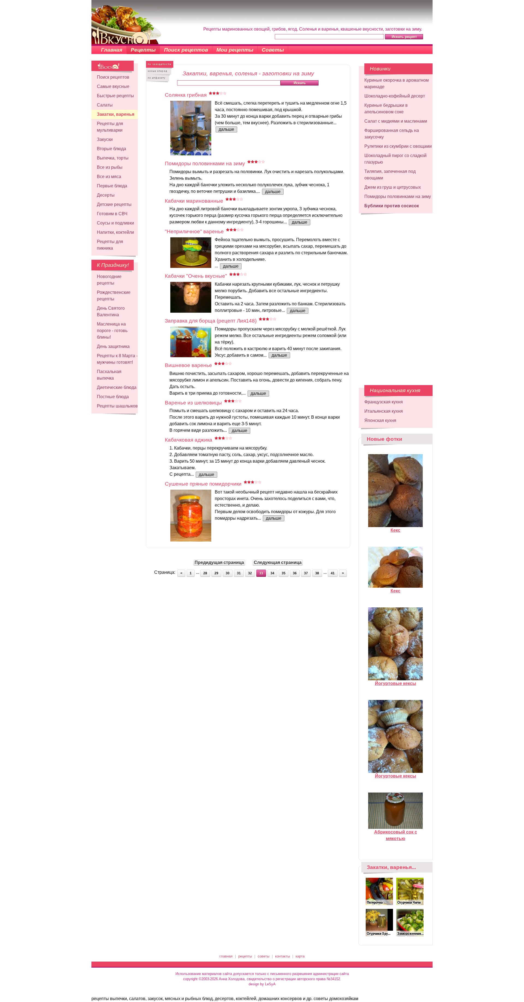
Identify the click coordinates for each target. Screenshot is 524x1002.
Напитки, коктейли (115, 232)
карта (300, 956)
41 (333, 573)
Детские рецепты (114, 204)
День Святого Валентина (111, 311)
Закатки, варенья (115, 114)
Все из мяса (109, 176)
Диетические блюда (116, 387)
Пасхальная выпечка (109, 374)
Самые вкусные (113, 86)
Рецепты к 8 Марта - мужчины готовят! (117, 359)
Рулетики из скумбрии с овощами (398, 146)
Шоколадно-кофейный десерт (394, 96)
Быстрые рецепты (115, 95)
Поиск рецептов (186, 50)
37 (306, 573)
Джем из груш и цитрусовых (392, 187)
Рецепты (143, 50)
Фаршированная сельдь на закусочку (391, 133)
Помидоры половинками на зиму (397, 196)
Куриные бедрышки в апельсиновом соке (386, 108)
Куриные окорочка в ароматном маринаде (396, 83)
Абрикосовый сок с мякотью (395, 835)
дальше (226, 129)
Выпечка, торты (113, 158)
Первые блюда (112, 186)
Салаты (105, 105)
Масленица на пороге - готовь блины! (112, 330)
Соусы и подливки (115, 223)
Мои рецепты (234, 50)
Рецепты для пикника (110, 244)
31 (239, 573)
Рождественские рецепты (113, 295)
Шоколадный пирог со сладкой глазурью (395, 158)
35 (283, 573)
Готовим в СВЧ (112, 213)
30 (228, 573)
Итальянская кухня (383, 411)
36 (295, 573)
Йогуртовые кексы (395, 683)
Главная (111, 50)
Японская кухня (380, 420)
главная (226, 956)
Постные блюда (113, 396)
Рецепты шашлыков (117, 406)
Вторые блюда (111, 148)
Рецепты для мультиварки (110, 126)
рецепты (245, 956)
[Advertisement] (396, 296)
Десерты (106, 195)
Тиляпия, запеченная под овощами (390, 174)
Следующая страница (278, 562)
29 (216, 573)
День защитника (113, 346)
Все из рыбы (110, 167)
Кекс (395, 530)
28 (205, 573)
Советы (273, 50)
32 (250, 573)
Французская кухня (383, 402)
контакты (282, 956)
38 (317, 573)
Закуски (105, 139)
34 (272, 573)
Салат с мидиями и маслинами (395, 121)
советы (263, 956)
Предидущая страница (219, 562)
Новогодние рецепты (109, 279)
